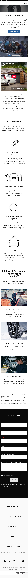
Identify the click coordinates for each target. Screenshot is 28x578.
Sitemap (17, 567)
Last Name (3, 430)
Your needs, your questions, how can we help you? (12, 462)
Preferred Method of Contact (7, 454)
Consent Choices (18, 569)
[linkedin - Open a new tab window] (14, 561)
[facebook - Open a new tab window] (5, 561)
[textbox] (14, 425)
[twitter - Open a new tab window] (18, 561)
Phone (2, 446)
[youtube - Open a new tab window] (23, 561)
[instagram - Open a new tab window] (9, 561)
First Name (3, 422)
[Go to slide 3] (18, 55)
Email (2, 438)
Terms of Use (22, 567)
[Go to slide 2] (14, 55)
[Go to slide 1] (9, 55)
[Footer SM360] (20, 573)
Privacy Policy (5, 486)
